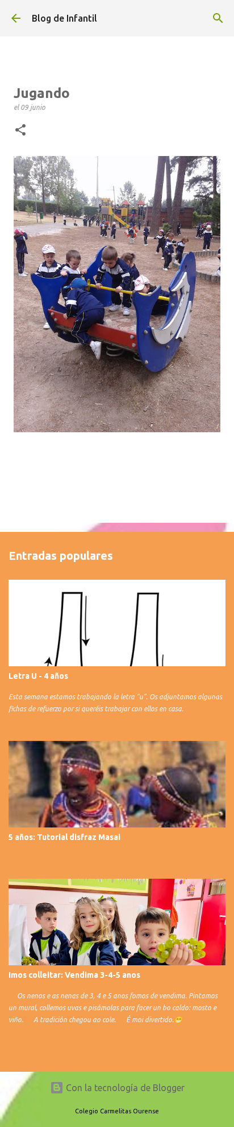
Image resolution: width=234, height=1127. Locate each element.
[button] (20, 130)
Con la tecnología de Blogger (124, 1088)
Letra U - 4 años (38, 676)
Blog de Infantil (64, 18)
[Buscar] (218, 18)
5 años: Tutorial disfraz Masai (64, 837)
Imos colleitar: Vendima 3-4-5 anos (74, 975)
